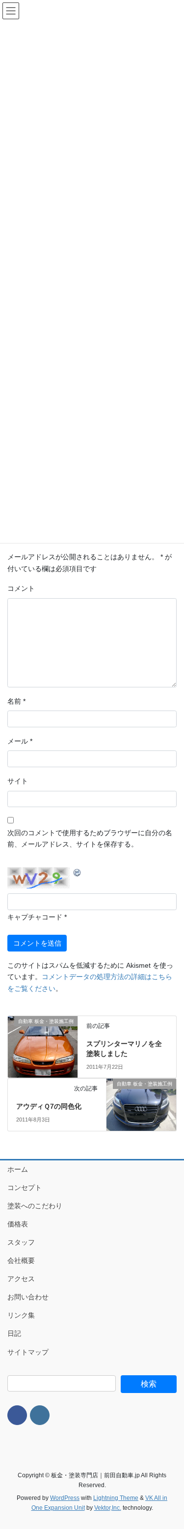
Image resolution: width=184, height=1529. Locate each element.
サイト (17, 781)
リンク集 (21, 1315)
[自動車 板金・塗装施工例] (43, 1040)
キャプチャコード (34, 917)
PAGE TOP (170, 1474)
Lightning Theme (115, 1498)
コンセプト (24, 1187)
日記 (14, 1333)
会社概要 (21, 1260)
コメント (21, 588)
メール (19, 741)
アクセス (21, 1279)
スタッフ (21, 1242)
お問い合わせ (28, 1297)
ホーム (17, 1169)
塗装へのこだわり (34, 1206)
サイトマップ (28, 1352)
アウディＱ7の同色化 (48, 1106)
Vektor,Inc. (107, 1507)
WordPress (64, 1498)
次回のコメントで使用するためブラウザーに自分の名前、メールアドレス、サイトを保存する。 (89, 839)
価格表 (17, 1224)
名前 (16, 701)
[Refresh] (77, 872)
